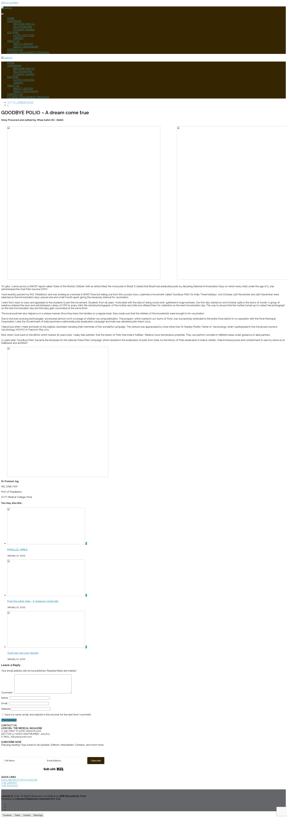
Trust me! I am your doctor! (22, 653)
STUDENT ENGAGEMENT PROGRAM (28, 52)
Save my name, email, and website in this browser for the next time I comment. (48, 714)
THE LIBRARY (9, 782)
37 (8, 102)
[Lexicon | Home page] (6, 7)
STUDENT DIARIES (24, 29)
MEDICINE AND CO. (24, 24)
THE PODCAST (9, 785)
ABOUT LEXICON (23, 44)
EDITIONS (13, 32)
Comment (7, 692)
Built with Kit (54, 769)
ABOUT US (13, 41)
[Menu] (2, 13)
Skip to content (9, 2)
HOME (10, 18)
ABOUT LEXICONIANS (25, 46)
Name (5, 697)
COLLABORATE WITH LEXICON (19, 779)
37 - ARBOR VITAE (23, 102)
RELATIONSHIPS (22, 26)
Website (5, 708)
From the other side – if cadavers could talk (32, 601)
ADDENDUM (14, 21)
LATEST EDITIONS (23, 35)
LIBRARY (18, 38)
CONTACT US (15, 49)
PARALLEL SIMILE (17, 549)
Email (5, 703)
